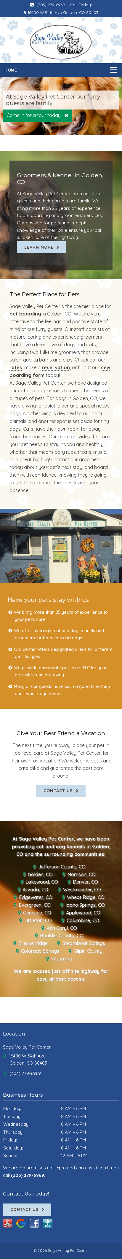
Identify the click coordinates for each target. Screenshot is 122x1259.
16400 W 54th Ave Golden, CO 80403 (62, 12)
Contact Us (58, 790)
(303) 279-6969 (50, 4)
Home (10, 70)
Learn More (39, 247)
